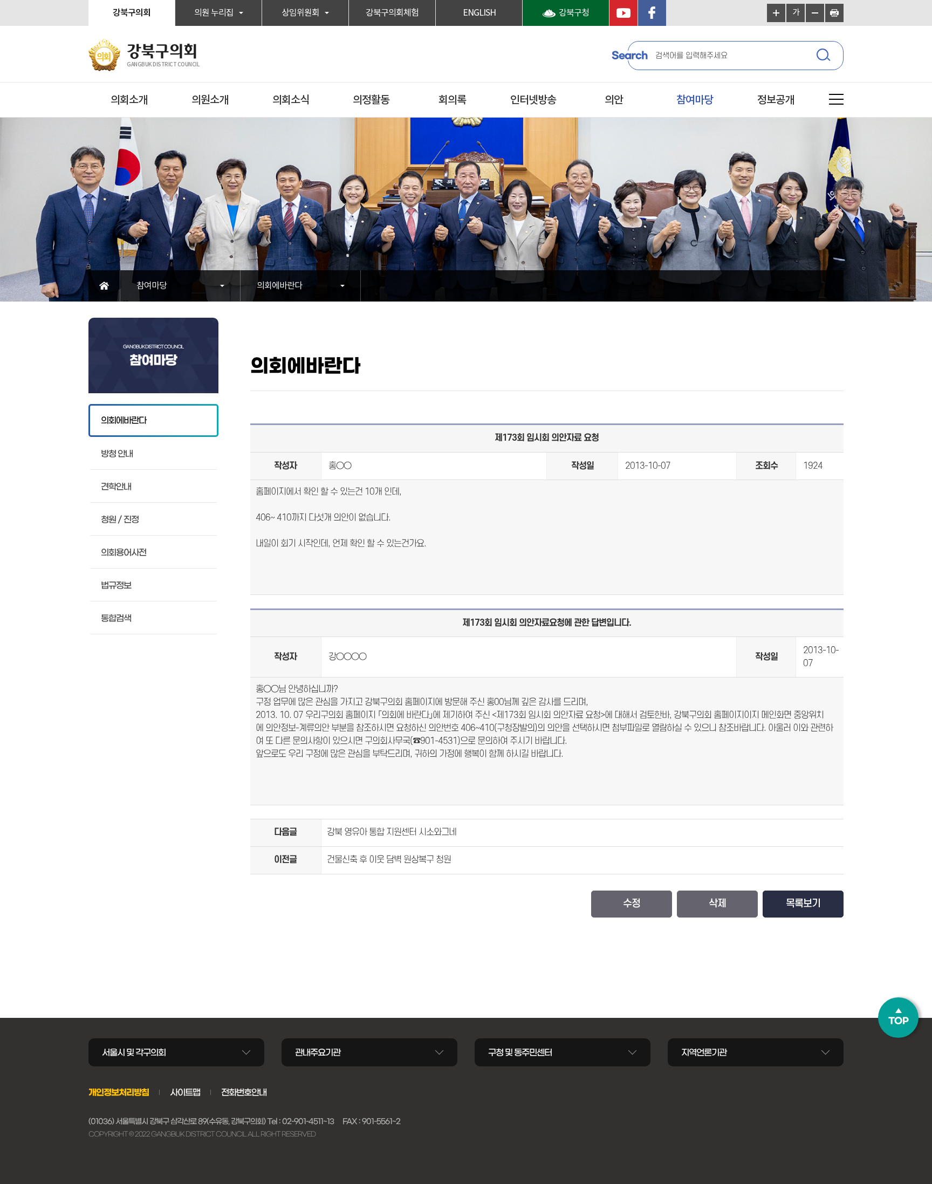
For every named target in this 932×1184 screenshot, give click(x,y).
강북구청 (574, 13)
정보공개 (775, 100)
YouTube (623, 13)
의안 (614, 100)
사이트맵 (185, 1092)
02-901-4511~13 (308, 1121)
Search (629, 55)
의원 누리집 (214, 13)
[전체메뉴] (836, 101)
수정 (631, 903)
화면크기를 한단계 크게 (776, 13)
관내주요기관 (317, 1052)
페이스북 (652, 13)
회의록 (452, 100)
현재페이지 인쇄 (834, 13)
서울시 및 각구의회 (134, 1052)
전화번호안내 (243, 1092)
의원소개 (209, 100)
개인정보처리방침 (118, 1092)
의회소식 (290, 100)
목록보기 (803, 903)
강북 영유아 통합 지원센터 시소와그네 (391, 832)
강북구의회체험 (392, 13)
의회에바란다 (279, 286)
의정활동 (371, 100)
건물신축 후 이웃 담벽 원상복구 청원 (389, 860)
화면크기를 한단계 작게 (815, 13)
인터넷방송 (533, 100)
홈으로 (104, 286)
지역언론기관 (704, 1052)
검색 (824, 56)
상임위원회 (300, 13)
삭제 (717, 903)
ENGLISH (479, 13)
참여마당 (694, 100)
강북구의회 (131, 13)
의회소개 (129, 100)
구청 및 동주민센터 (520, 1052)
